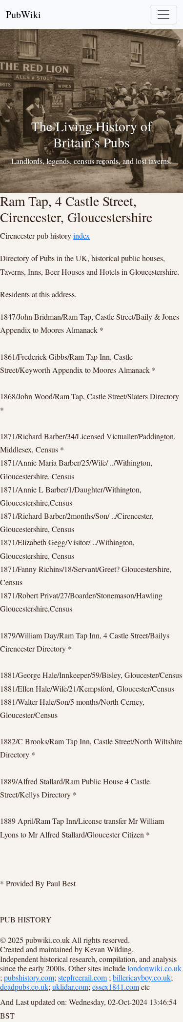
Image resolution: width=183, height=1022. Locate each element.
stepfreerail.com (82, 977)
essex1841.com (115, 986)
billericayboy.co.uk (142, 977)
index (81, 235)
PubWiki (23, 14)
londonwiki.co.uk (154, 968)
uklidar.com (70, 986)
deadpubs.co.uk (24, 986)
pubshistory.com (29, 977)
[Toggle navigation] (163, 14)
